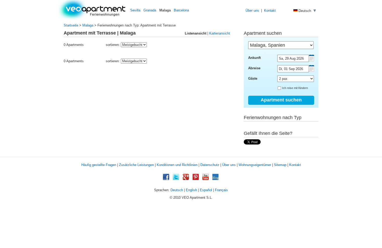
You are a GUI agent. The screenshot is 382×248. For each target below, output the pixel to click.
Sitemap (280, 165)
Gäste (252, 78)
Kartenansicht (219, 33)
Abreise (254, 68)
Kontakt (270, 10)
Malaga (87, 25)
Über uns (252, 10)
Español (206, 190)
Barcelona (181, 10)
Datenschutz (209, 165)
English (191, 190)
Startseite (71, 25)
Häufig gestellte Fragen (98, 165)
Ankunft (254, 58)
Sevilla (135, 10)
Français (221, 190)
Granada (149, 10)
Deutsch (176, 190)
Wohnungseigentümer (255, 165)
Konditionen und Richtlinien (177, 165)
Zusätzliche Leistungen (136, 165)
